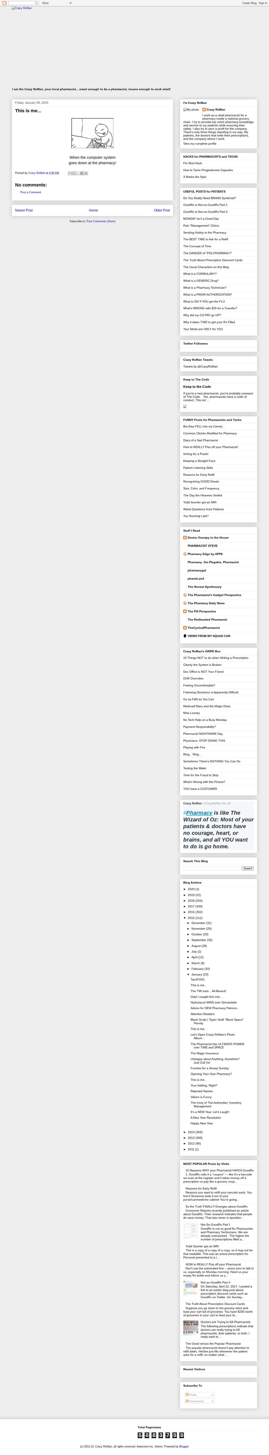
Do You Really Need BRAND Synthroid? (209, 198)
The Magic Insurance (205, 1053)
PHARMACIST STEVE (203, 545)
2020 (191, 889)
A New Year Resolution (206, 1117)
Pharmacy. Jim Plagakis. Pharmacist (213, 562)
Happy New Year (202, 1123)
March (196, 963)
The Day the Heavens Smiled (202, 495)
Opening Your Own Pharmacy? (211, 1074)
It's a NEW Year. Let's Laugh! (210, 1112)
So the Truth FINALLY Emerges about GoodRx (217, 1206)
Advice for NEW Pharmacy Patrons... (215, 1008)
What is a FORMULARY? (200, 273)
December (198, 923)
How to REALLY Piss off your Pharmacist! (210, 447)
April (194, 957)
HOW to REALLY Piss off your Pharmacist (213, 1264)
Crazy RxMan (216, 109)
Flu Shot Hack (192, 163)
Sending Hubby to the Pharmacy (204, 232)
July (194, 951)
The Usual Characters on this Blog (206, 267)
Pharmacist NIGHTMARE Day (203, 733)
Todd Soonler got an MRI (199, 502)
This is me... (199, 985)
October (197, 934)
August (196, 946)
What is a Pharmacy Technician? (205, 287)
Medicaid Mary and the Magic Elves (207, 706)
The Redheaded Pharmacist (207, 619)
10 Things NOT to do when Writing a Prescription (215, 657)
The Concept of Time (197, 246)
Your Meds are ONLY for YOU (203, 329)
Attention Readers (203, 1014)
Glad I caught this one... (206, 996)
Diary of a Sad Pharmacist (200, 440)
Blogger (183, 1446)
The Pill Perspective (202, 611)
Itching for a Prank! (195, 454)
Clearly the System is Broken (202, 664)
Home (93, 210)
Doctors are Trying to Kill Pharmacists (226, 1322)
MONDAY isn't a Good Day (201, 218)
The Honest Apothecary (205, 586)
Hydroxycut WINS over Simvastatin (214, 1002)
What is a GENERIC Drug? (201, 280)
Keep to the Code (197, 387)
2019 (191, 895)
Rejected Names (202, 1091)
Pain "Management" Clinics (201, 225)
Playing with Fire (194, 747)
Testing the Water (194, 768)
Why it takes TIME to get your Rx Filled (209, 322)
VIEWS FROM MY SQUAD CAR (209, 636)
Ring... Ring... (192, 754)
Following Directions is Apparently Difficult (210, 692)
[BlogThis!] (74, 173)
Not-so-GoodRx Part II (215, 1282)
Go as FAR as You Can (198, 699)
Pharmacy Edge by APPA (205, 554)
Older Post (162, 210)
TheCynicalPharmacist (204, 627)
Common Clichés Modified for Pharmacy (210, 433)
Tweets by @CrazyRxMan (200, 366)
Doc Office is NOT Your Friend (203, 671)
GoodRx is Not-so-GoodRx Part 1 (205, 204)
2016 (191, 912)
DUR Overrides (193, 678)
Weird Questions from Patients (203, 509)
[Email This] (70, 173)
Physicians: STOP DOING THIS (204, 740)
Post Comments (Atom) (101, 221)
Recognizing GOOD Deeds (201, 481)
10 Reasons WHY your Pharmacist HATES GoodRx (220, 1170)
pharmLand (196, 578)
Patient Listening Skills (198, 467)
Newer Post (24, 210)
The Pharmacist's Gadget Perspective (214, 595)
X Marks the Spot (194, 176)
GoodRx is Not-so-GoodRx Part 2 (205, 211)
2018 (191, 900)
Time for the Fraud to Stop (200, 775)
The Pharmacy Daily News (206, 603)
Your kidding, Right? (204, 1085)
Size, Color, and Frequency (201, 488)
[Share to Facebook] (82, 173)
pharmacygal (197, 570)
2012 (191, 1143)
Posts (192, 1394)
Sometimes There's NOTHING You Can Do (211, 761)
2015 (191, 918)
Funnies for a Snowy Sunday (210, 1068)
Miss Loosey (191, 713)
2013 (191, 1137)
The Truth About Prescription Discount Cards (213, 260)
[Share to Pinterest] (86, 173)
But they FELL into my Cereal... (204, 426)
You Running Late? (196, 516)
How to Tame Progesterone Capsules (208, 170)
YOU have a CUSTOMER (200, 788)
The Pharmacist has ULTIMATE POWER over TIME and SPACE (217, 1045)
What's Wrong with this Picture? (204, 782)
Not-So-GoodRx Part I (215, 1224)
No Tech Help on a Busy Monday (205, 720)
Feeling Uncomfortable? (199, 685)
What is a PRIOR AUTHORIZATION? (207, 294)
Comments (196, 1401)
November (198, 928)
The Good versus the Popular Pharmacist (213, 1343)
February (197, 968)
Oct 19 (226, 803)
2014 (191, 1132)
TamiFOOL (198, 979)
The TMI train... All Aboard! (208, 991)
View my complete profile (199, 143)
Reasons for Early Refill (198, 474)
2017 (191, 906)
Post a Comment (30, 192)
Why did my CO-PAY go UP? (202, 315)
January (197, 974)
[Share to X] (78, 173)
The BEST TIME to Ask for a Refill (205, 239)
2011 (191, 1149)
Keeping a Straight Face (199, 461)
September (199, 940)
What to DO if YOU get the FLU (204, 301)
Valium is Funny (201, 1097)
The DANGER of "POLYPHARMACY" (207, 253)
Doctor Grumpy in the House (208, 537)
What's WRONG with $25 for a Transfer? (210, 308)
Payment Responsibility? (199, 726)
